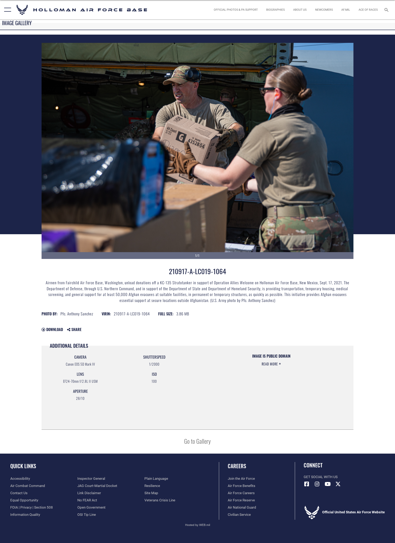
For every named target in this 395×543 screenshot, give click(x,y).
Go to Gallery (197, 441)
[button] (6, 10)
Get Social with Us (321, 477)
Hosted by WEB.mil (197, 525)
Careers (237, 466)
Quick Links (23, 466)
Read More (270, 364)
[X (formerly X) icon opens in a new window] (338, 484)
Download (54, 329)
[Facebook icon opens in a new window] (307, 484)
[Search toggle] (387, 10)
